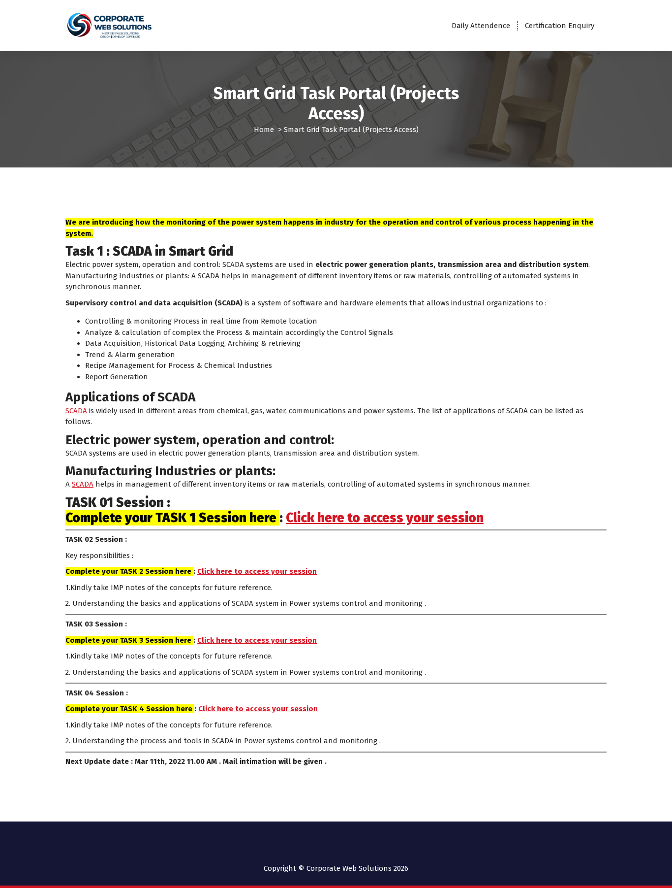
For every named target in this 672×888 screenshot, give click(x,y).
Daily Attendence (481, 25)
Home (264, 129)
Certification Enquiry (559, 25)
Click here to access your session (385, 518)
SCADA (76, 410)
